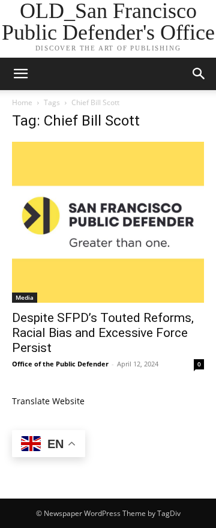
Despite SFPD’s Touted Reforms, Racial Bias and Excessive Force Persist (103, 333)
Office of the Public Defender (60, 363)
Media (25, 297)
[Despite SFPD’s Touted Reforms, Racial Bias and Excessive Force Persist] (108, 222)
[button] (20, 74)
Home (22, 102)
